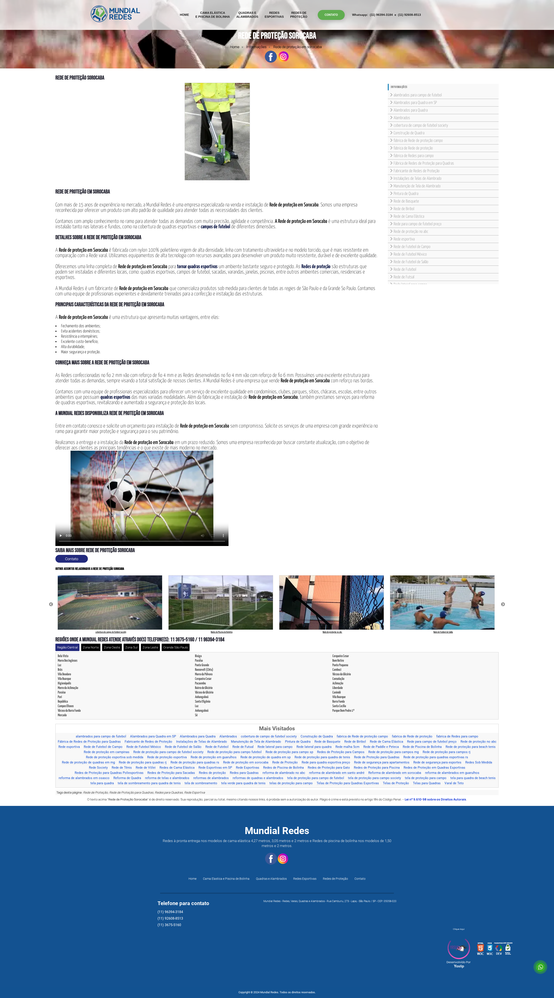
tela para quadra (102, 783)
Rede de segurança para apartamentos (381, 762)
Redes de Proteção (335, 878)
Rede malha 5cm (347, 747)
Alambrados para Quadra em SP (415, 103)
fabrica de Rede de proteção (413, 148)
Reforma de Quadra (127, 778)
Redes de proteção (212, 773)
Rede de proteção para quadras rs (195, 762)
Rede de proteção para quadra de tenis (322, 757)
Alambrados (402, 118)
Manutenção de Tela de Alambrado (417, 186)
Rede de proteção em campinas (106, 752)
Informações (256, 47)
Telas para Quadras (427, 783)
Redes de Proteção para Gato (329, 768)
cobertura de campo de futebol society (421, 125)
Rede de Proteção (285, 762)
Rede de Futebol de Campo (412, 247)
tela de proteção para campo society (374, 778)
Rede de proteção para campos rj (446, 752)
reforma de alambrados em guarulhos (452, 773)
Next (503, 604)
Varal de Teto (454, 783)
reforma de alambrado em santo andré (336, 773)
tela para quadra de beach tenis (473, 778)
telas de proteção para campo (291, 783)
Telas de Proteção (396, 783)
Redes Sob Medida (478, 762)
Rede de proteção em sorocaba (245, 762)
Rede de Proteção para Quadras (376, 757)
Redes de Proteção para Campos (340, 752)
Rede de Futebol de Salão (411, 262)
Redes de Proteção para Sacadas (171, 773)
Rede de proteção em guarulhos (214, 757)
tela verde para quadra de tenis (243, 783)
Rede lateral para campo (275, 747)
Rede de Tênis (122, 768)
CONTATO (331, 14)
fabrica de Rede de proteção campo (418, 141)
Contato (71, 558)
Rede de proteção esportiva (167, 757)
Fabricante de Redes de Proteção (417, 171)
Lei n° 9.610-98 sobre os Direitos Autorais (435, 799)
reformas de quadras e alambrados (258, 778)
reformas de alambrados (211, 778)
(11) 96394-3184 (381, 14)
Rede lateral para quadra (314, 747)
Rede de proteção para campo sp (289, 752)
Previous (51, 604)
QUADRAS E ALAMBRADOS (247, 14)
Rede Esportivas (247, 768)
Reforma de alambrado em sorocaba (394, 773)
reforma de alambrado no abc (284, 773)
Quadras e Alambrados (271, 878)
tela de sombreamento (201, 783)
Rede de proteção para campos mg (393, 752)
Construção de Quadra (409, 133)
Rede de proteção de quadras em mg (88, 762)
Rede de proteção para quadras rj (143, 762)
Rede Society (98, 768)
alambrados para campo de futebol (418, 95)
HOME (184, 14)
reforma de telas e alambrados (167, 778)
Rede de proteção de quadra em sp (265, 757)
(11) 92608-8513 (409, 14)
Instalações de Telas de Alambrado (417, 179)
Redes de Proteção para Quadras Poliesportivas (109, 773)
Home (234, 47)
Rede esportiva (404, 239)
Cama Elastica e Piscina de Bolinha (226, 878)
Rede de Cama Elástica (409, 216)
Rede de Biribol (404, 209)
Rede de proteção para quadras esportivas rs (435, 757)
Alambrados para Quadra (411, 110)
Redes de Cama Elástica (177, 768)
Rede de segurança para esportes (437, 762)
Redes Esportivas (304, 878)
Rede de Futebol (405, 269)
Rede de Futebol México (410, 254)
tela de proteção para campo (425, 778)
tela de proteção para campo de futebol (315, 778)
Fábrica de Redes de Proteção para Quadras (424, 163)
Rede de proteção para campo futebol (234, 752)
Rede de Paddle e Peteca (381, 747)
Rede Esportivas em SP (215, 768)
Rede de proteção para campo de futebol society (168, 752)
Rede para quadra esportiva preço (326, 762)
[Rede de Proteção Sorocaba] (217, 131)
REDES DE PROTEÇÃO (298, 14)
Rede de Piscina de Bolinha (422, 747)
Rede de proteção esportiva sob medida (114, 757)
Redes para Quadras (244, 773)
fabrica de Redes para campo (414, 156)
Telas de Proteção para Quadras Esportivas (348, 783)
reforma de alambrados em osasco (84, 778)
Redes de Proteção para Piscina (377, 768)
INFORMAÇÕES (399, 87)
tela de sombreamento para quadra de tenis (149, 783)
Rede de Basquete (406, 201)
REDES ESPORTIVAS (274, 14)
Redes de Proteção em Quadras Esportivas (434, 768)
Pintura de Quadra (406, 194)
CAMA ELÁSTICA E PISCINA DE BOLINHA (212, 14)
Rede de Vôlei (146, 768)
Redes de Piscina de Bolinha (283, 768)
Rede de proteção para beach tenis (471, 747)
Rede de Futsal (404, 277)
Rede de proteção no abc (411, 232)
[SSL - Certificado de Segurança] (507, 949)
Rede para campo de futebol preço (417, 224)
